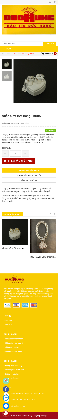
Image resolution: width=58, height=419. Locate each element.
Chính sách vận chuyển (29, 176)
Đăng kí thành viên (12, 378)
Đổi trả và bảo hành (12, 374)
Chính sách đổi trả (29, 180)
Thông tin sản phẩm (29, 171)
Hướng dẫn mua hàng (13, 366)
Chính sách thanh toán (14, 339)
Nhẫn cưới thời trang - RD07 (15, 248)
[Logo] (14, 280)
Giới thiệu (8, 325)
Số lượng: (6, 148)
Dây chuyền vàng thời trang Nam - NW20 (43, 256)
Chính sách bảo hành (13, 352)
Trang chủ (6, 54)
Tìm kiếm (8, 320)
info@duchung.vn (18, 406)
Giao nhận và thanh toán (14, 370)
